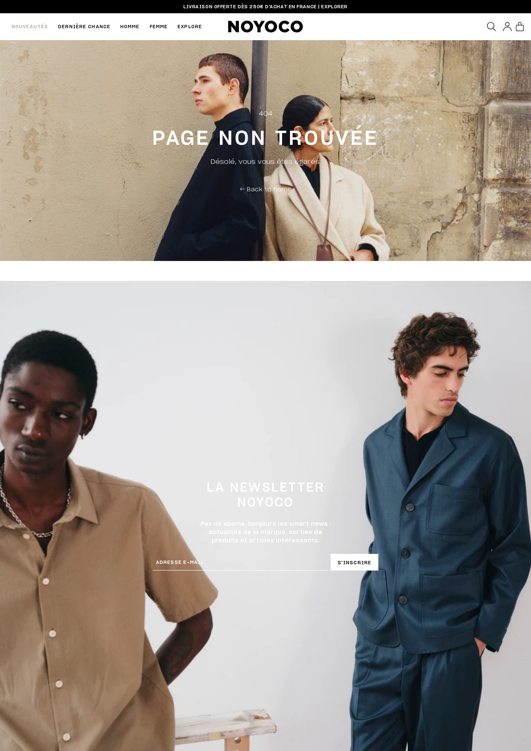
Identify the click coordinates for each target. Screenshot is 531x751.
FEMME (159, 26)
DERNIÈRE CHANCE (84, 26)
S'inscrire (354, 562)
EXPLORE (190, 26)
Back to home (266, 189)
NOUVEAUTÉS (30, 26)
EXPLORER (334, 6)
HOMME (130, 26)
